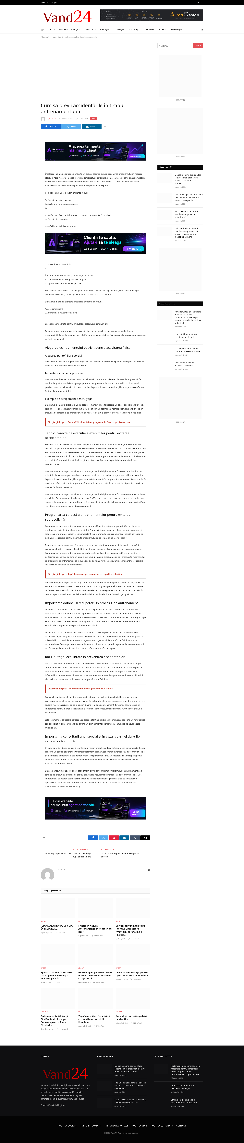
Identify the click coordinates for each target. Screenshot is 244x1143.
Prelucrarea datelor (116, 1126)
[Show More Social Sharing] (105, 126)
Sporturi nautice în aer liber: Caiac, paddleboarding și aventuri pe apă (57, 975)
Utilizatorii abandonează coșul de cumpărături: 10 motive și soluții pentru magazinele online (186, 232)
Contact (181, 1126)
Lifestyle (120, 29)
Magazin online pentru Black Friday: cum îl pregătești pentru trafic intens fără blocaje (188, 179)
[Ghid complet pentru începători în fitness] (164, 366)
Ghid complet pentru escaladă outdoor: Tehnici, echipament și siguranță (95, 975)
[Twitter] (31, 154)
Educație (104, 29)
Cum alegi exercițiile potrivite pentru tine (132, 1018)
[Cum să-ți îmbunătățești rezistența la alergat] (164, 337)
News (54, 37)
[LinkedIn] (31, 161)
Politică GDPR (139, 1126)
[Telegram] (31, 176)
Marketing (133, 29)
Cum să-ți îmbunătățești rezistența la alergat (186, 335)
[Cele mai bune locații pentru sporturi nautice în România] (133, 954)
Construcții (90, 29)
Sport (161, 29)
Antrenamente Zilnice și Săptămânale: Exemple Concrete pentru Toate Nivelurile (54, 1021)
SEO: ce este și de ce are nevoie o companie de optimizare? (186, 214)
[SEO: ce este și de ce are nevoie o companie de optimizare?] (164, 215)
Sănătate (150, 29)
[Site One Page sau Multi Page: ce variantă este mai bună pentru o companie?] (164, 198)
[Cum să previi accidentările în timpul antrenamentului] (95, 70)
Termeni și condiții (90, 1126)
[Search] (202, 30)
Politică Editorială (162, 1126)
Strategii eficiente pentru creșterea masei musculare (187, 350)
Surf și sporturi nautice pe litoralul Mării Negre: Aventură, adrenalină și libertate (130, 930)
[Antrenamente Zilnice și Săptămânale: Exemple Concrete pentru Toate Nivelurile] (58, 998)
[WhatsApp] (31, 183)
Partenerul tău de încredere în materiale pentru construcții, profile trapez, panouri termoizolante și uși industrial (188, 317)
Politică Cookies (67, 1126)
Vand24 (52, 119)
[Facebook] (31, 147)
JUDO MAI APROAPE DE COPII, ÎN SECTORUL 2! (57, 927)
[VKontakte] (31, 169)
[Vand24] (67, 15)
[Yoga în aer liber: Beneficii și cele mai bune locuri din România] (95, 998)
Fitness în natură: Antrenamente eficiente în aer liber (95, 929)
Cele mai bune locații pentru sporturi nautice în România (132, 974)
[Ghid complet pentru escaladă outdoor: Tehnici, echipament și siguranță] (95, 954)
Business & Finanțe (68, 29)
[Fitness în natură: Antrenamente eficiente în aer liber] (95, 908)
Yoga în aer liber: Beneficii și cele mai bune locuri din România (94, 1019)
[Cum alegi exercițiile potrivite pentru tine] (133, 998)
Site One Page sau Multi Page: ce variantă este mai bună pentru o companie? (189, 197)
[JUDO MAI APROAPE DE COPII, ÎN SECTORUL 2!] (58, 908)
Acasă (52, 29)
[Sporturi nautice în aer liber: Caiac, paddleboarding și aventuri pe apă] (58, 954)
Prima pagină (45, 37)
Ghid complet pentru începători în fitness (184, 364)
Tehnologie (176, 29)
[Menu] (43, 30)
